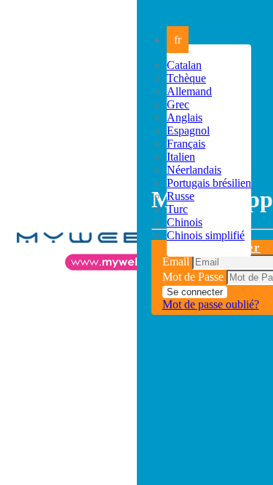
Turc (177, 209)
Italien (181, 157)
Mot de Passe (192, 276)
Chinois (184, 222)
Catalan (184, 65)
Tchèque (186, 78)
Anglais (184, 117)
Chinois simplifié (206, 235)
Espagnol (188, 130)
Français (186, 143)
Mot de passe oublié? (210, 304)
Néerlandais (194, 170)
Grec (178, 104)
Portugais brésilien (209, 183)
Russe (180, 196)
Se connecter (195, 291)
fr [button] (177, 39)
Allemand (189, 91)
